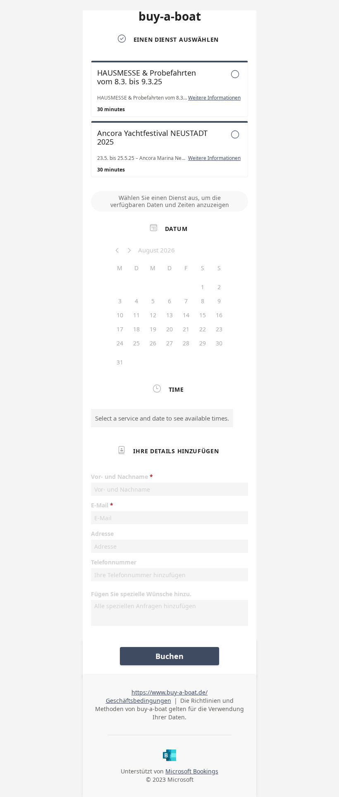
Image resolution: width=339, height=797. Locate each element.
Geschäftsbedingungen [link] (138, 700)
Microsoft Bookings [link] (191, 771)
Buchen (169, 656)
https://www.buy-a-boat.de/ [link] (169, 692)
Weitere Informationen (214, 98)
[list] (169, 121)
